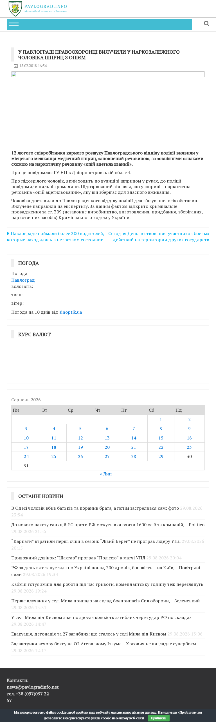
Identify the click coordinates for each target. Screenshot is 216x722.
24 (26, 456)
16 (189, 438)
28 (133, 456)
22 (160, 447)
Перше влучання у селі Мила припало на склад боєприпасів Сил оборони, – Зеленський (105, 601)
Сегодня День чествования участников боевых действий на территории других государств (158, 236)
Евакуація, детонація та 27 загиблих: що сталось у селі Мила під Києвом (88, 634)
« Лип (106, 474)
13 (107, 438)
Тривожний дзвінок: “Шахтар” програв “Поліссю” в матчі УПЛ (78, 558)
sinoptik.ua (70, 312)
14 (133, 438)
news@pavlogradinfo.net (33, 687)
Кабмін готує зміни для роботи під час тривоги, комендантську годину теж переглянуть (107, 584)
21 (133, 447)
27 (107, 456)
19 (80, 447)
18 (53, 447)
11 (53, 438)
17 (26, 447)
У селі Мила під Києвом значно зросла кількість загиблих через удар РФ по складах (101, 617)
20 (107, 447)
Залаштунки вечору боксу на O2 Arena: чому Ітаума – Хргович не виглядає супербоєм (103, 644)
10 (26, 438)
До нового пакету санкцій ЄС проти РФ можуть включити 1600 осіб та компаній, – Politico (107, 524)
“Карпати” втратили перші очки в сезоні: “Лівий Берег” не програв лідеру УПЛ (96, 541)
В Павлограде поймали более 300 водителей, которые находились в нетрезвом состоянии (55, 236)
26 (80, 456)
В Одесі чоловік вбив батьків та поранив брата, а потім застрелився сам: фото (95, 508)
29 (160, 456)
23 (189, 447)
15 (160, 438)
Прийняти (158, 718)
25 (53, 456)
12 (80, 438)
